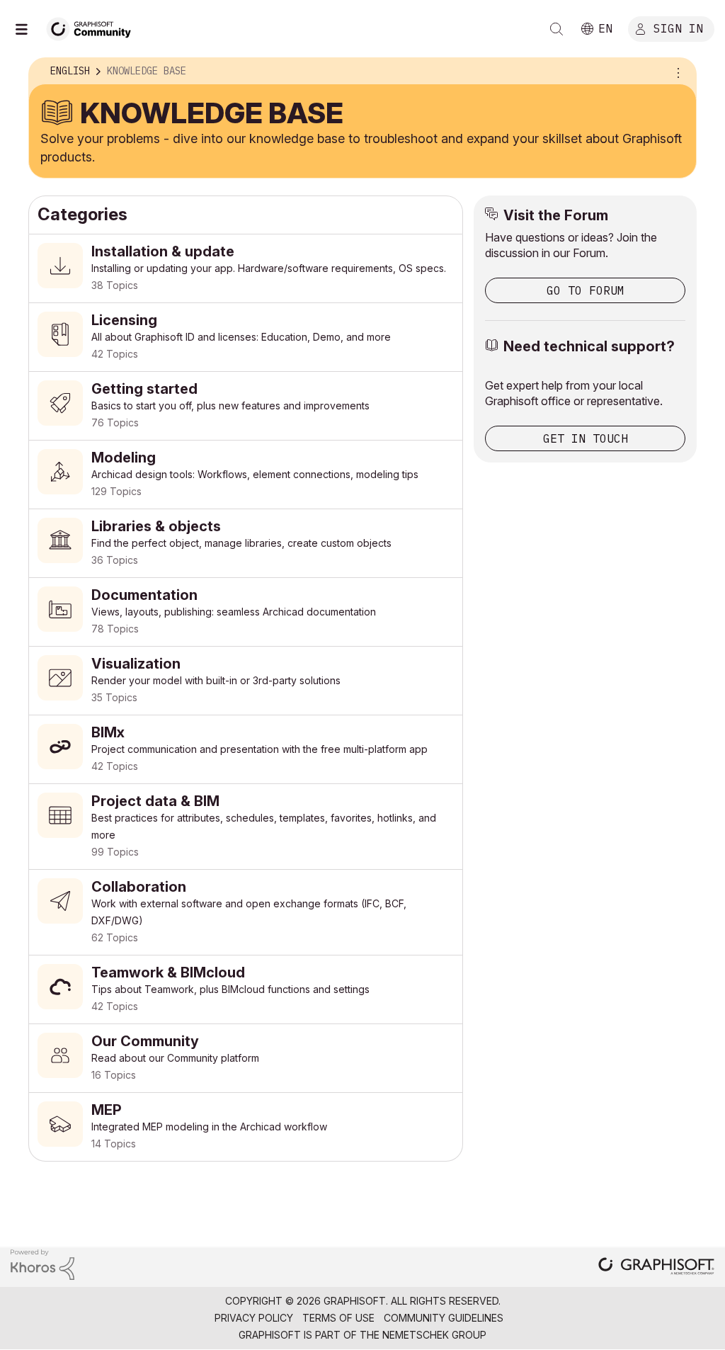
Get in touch (585, 438)
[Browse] (28, 29)
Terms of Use (338, 1318)
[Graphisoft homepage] (656, 1267)
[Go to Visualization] (245, 681)
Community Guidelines (443, 1318)
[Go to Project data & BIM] (245, 826)
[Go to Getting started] (245, 406)
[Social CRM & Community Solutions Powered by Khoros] (42, 1263)
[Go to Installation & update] (245, 268)
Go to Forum (585, 290)
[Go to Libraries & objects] (245, 543)
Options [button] (676, 71)
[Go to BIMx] (245, 749)
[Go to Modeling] (245, 475)
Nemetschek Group (434, 1335)
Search (556, 29)
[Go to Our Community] (245, 1058)
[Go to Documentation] (245, 612)
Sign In (678, 28)
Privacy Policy (254, 1318)
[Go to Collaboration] (245, 912)
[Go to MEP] (245, 1127)
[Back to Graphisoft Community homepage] (93, 27)
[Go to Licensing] (245, 337)
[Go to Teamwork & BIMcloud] (245, 989)
